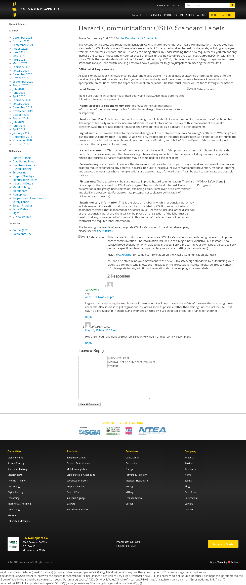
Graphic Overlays (23, 176)
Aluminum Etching (17, 469)
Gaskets (71, 503)
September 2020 (23, 81)
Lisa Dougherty (129, 38)
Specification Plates (77, 480)
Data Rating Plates (24, 161)
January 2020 (21, 104)
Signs (16, 213)
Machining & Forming (19, 503)
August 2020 (20, 85)
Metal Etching (21, 187)
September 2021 (23, 45)
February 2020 (22, 100)
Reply (88, 317)
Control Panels (22, 158)
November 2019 (23, 111)
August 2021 (20, 48)
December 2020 (22, 74)
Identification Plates (25, 180)
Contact (177, 5)
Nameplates (20, 194)
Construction (132, 457)
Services (155, 15)
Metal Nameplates (77, 469)
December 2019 (22, 107)
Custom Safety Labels (78, 463)
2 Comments (149, 38)
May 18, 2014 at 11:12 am (100, 330)
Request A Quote (222, 15)
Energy (129, 469)
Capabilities (139, 15)
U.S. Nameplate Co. (35, 9)
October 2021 (21, 41)
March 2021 (20, 63)
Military (129, 492)
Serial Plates (20, 209)
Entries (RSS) (20, 230)
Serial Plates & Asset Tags (81, 474)
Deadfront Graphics (25, 165)
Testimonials (191, 498)
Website (113, 366)
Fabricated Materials (19, 521)
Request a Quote (223, 544)
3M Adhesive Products (79, 509)
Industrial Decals (23, 183)
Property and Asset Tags (28, 198)
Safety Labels (21, 202)
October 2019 (21, 115)
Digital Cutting (15, 492)
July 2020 (18, 89)
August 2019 (20, 118)
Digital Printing (22, 169)
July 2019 (18, 122)
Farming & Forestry (136, 474)
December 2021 (22, 37)
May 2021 (19, 56)
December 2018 (22, 137)
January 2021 (21, 70)
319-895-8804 (132, 541)
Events (188, 480)
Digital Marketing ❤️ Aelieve (224, 562)
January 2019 (21, 133)
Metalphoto (20, 191)
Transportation (134, 498)
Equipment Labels (76, 457)
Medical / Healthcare (137, 480)
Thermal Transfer (17, 480)
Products (170, 15)
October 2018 (21, 144)
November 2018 (23, 140)
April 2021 (19, 59)
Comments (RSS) (23, 234)
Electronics (131, 463)
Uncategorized (22, 216)
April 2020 (19, 96)
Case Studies (191, 492)
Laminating (14, 509)
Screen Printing (22, 205)
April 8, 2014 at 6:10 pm (99, 297)
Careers (189, 503)
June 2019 (19, 126)
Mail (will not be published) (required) (131, 362)
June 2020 (19, 92)
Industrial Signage (76, 498)
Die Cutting (14, 486)
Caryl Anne (92, 289)
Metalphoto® (15, 474)
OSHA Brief (125, 254)
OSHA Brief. (104, 231)
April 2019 (19, 129)
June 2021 (19, 52)
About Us (190, 457)
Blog (187, 486)
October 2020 (21, 78)
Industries (187, 15)
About (201, 15)
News (188, 474)
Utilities (129, 503)
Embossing (19, 172)
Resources (163, 5)
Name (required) (118, 358)
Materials (13, 515)
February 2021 (22, 67)
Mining (129, 486)
